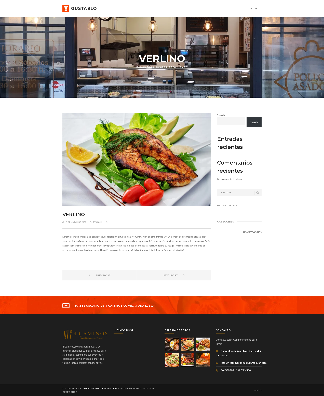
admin (99, 222)
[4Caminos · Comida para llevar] (79, 8)
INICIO (258, 390)
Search (221, 115)
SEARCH (257, 193)
